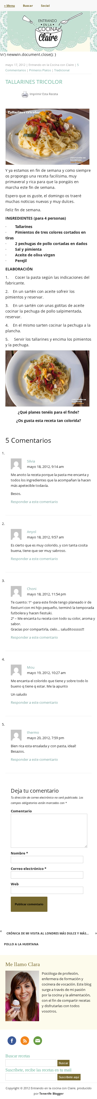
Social (45, 6)
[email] (37, 1040)
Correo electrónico (28, 868)
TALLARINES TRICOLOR (33, 81)
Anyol (31, 531)
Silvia (31, 461)
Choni (31, 588)
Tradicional (62, 70)
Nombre (19, 853)
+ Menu (9, 6)
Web (15, 884)
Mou (30, 667)
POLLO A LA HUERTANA (21, 944)
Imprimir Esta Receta (44, 94)
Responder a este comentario (34, 501)
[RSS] (24, 1040)
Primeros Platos (40, 70)
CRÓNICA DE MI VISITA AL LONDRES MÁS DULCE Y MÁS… (47, 933)
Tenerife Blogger (51, 1093)
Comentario (21, 811)
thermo (33, 732)
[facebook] (12, 1040)
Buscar (28, 6)
